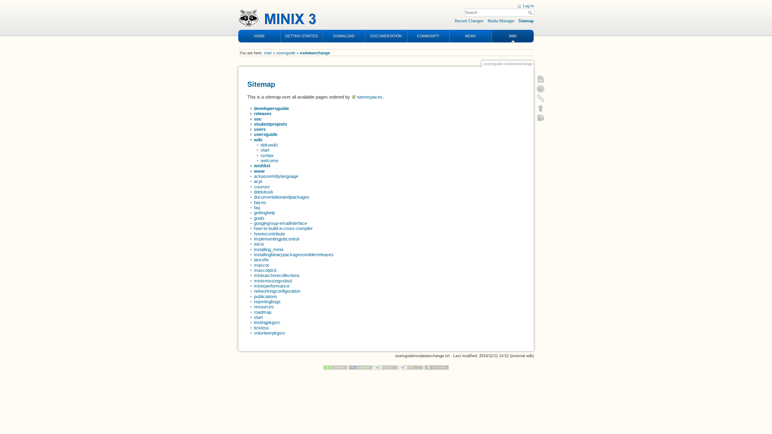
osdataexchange (315, 53)
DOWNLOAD (344, 36)
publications (265, 296)
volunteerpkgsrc (270, 333)
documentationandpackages (281, 197)
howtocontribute (269, 233)
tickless (261, 328)
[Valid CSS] (411, 367)
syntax (267, 155)
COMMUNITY (428, 36)
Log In (528, 6)
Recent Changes (469, 21)
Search (531, 13)
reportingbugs (267, 301)
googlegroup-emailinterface (280, 223)
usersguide (285, 53)
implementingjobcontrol (276, 239)
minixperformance (272, 286)
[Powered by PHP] (361, 367)
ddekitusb (263, 192)
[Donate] (335, 367)
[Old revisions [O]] (541, 88)
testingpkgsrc (267, 322)
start (268, 53)
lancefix (261, 259)
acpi (258, 181)
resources (264, 306)
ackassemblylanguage (276, 176)
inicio (259, 244)
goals (259, 218)
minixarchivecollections (277, 275)
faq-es (260, 202)
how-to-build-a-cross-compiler (283, 228)
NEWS (470, 36)
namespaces (369, 97)
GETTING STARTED (301, 36)
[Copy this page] (541, 117)
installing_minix (269, 249)
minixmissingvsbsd (273, 280)
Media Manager (501, 21)
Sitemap (526, 21)
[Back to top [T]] (541, 108)
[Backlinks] (541, 98)
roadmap (262, 312)
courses (262, 186)
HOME (259, 36)
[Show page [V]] (541, 79)
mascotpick (265, 270)
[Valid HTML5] (386, 367)
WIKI (513, 36)
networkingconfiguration (277, 291)
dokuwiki (269, 145)
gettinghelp (264, 212)
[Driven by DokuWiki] (437, 367)
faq (257, 207)
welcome (269, 160)
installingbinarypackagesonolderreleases (294, 254)
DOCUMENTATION (386, 36)
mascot (261, 265)
